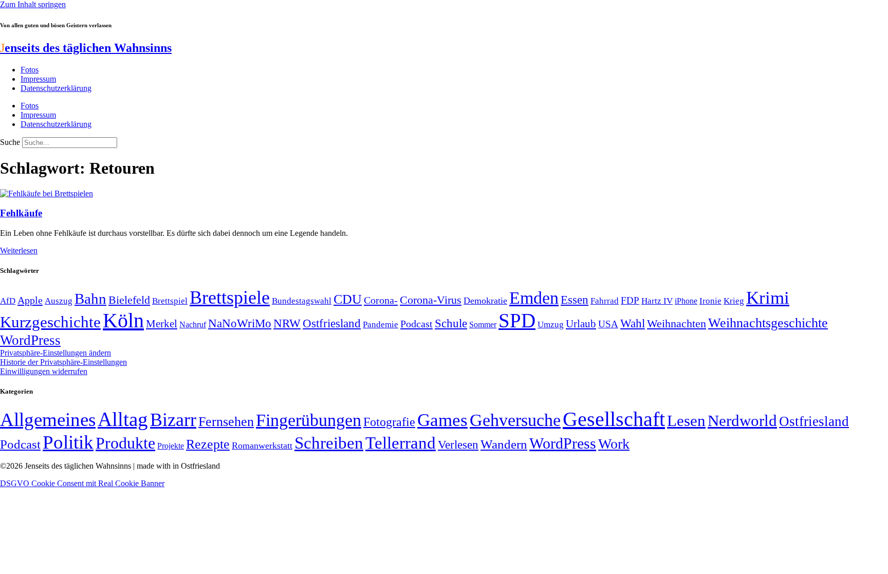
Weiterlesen (19, 250)
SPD (516, 320)
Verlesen (458, 444)
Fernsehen (226, 421)
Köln (123, 320)
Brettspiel (170, 301)
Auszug (58, 300)
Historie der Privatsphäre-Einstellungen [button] (63, 362)
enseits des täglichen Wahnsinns (86, 47)
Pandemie (380, 324)
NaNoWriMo (239, 323)
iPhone (686, 301)
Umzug (551, 324)
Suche (10, 142)
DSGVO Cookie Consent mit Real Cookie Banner (82, 483)
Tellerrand (400, 443)
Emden (534, 297)
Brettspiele (230, 297)
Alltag (123, 419)
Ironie (710, 301)
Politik (68, 442)
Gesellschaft (614, 419)
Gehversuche (515, 420)
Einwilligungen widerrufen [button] (43, 371)
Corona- (381, 300)
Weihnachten (676, 323)
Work (614, 444)
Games (442, 420)
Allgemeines (48, 419)
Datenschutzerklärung (56, 88)
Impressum (38, 79)
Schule (451, 323)
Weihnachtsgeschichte (768, 323)
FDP (630, 300)
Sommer (482, 324)
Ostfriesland (332, 323)
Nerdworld (742, 421)
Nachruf (192, 324)
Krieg (734, 300)
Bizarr (173, 420)
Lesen (686, 421)
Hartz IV (657, 300)
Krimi (767, 298)
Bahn (90, 298)
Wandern (503, 444)
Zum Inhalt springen (33, 4)
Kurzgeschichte (50, 322)
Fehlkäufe (21, 213)
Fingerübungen (308, 420)
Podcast (416, 323)
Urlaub (581, 324)
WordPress (30, 340)
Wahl (632, 323)
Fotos (30, 69)
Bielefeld (129, 299)
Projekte (170, 445)
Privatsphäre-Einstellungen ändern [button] (55, 352)
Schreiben (328, 443)
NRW (287, 323)
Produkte (125, 443)
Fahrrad (604, 301)
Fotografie (389, 422)
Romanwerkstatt (262, 445)
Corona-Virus (430, 299)
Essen (574, 299)
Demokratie (485, 300)
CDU (348, 299)
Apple (30, 300)
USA (608, 324)
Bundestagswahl (301, 301)
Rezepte (208, 444)
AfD (7, 301)
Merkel (161, 323)
